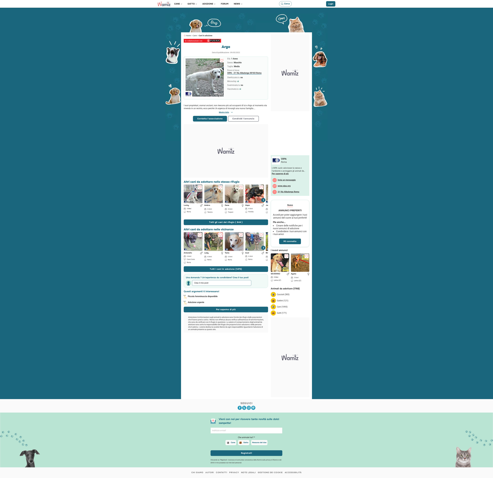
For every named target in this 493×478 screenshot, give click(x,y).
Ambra (207, 205)
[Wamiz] (164, 4)
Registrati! (246, 453)
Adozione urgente (196, 302)
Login (330, 4)
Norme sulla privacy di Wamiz (267, 460)
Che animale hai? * (246, 437)
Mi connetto (290, 241)
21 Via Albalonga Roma (288, 192)
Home (188, 36)
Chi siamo (197, 472)
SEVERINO (275, 274)
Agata (293, 274)
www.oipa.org (284, 186)
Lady (206, 253)
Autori (209, 472)
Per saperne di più (226, 309)
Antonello (188, 253)
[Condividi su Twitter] (244, 408)
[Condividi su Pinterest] (253, 408)
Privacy (234, 472)
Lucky (186, 205)
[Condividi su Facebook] (240, 408)
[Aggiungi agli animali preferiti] (222, 60)
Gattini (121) (282, 300)
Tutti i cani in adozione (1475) (226, 269)
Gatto (245, 442)
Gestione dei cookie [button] (270, 472)
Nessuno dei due (259, 442)
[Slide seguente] (263, 200)
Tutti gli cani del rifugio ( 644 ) (226, 222)
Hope (247, 205)
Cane (195, 36)
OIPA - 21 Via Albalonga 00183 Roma (244, 73)
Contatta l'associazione (209, 118)
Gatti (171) (282, 313)
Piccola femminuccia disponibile (203, 296)
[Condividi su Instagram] (249, 408)
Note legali (248, 472)
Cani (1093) (282, 307)
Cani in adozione (205, 36)
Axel (247, 253)
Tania (227, 253)
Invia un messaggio (287, 180)
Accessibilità (293, 472)
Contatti (221, 472)
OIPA (284, 158)
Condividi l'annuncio (243, 118)
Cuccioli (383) (283, 294)
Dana (227, 205)
